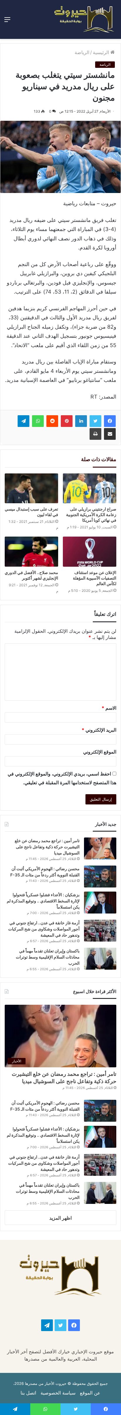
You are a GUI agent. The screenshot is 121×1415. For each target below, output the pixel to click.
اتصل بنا (28, 1393)
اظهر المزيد (60, 1218)
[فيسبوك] (110, 421)
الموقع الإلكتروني (99, 752)
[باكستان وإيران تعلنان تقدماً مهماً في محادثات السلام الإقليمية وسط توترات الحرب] (100, 959)
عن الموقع (90, 1393)
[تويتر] (95, 421)
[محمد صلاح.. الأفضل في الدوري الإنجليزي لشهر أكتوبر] (31, 552)
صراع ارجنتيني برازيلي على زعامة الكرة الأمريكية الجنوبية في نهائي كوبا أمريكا (91, 514)
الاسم (109, 708)
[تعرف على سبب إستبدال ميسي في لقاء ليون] (31, 488)
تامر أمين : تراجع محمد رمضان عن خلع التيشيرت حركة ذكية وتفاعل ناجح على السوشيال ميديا (47, 846)
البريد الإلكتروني (99, 730)
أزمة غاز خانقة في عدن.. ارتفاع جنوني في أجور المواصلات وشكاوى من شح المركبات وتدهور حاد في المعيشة (44, 928)
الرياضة (82, 52)
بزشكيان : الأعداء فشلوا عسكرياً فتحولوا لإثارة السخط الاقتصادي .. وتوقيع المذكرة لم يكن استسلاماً (43, 900)
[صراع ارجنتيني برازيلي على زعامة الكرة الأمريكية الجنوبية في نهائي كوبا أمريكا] (89, 488)
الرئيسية (101, 52)
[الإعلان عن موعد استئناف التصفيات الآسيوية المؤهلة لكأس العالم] (89, 552)
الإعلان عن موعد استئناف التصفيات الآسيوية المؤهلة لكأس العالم (94, 578)
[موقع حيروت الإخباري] (84, 19)
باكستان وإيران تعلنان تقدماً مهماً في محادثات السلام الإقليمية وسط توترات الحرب (48, 957)
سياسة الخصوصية (58, 1393)
